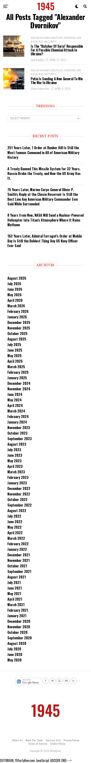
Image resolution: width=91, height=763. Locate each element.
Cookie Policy (57, 743)
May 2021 (14, 593)
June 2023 (14, 455)
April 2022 (15, 532)
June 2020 (14, 654)
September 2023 (19, 438)
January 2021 (16, 615)
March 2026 (16, 305)
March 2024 (16, 411)
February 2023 (18, 477)
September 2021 (19, 571)
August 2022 (16, 510)
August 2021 (16, 577)
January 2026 (17, 316)
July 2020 (14, 648)
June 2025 (14, 350)
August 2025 (16, 339)
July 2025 (14, 344)
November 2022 (18, 494)
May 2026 (14, 294)
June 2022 (14, 521)
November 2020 (18, 626)
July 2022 (14, 516)
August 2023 (16, 444)
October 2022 (17, 499)
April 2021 (14, 599)
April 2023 (15, 466)
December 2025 (18, 322)
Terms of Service (37, 743)
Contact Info (53, 740)
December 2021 (18, 554)
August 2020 (16, 643)
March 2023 (16, 471)
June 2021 (14, 588)
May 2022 (14, 527)
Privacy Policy (71, 740)
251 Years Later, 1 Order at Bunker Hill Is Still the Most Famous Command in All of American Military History (43, 152)
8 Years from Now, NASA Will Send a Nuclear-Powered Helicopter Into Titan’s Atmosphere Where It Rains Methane (45, 220)
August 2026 (16, 278)
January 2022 (17, 549)
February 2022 (18, 543)
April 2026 (15, 300)
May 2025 (14, 355)
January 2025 (17, 377)
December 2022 (18, 488)
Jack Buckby (37, 59)
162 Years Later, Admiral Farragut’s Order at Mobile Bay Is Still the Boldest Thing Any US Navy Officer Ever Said (44, 240)
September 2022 (19, 505)
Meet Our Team (34, 740)
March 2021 (16, 604)
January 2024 (17, 422)
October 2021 (17, 565)
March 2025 (16, 366)
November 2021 (18, 560)
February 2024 (18, 416)
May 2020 (14, 660)
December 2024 (18, 383)
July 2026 (14, 283)
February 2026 (18, 311)
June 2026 (14, 289)
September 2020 (19, 637)
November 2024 (18, 388)
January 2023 (17, 482)
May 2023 (14, 460)
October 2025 (17, 333)
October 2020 (17, 632)
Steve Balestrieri (40, 88)
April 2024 (15, 405)
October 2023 (17, 433)
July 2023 (14, 449)
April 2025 (15, 361)
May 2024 (14, 399)
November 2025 (18, 328)
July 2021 (14, 582)
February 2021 (17, 610)
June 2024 (14, 394)
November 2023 (18, 427)
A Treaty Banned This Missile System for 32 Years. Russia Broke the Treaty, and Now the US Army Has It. (44, 173)
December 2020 (18, 621)
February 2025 (18, 372)
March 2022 (16, 538)
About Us (17, 740)
